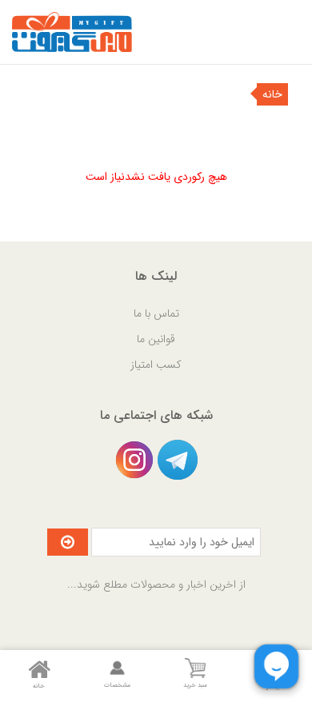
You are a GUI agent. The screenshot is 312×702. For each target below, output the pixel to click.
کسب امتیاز (156, 364)
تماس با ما (156, 313)
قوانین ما (156, 339)
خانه (272, 94)
